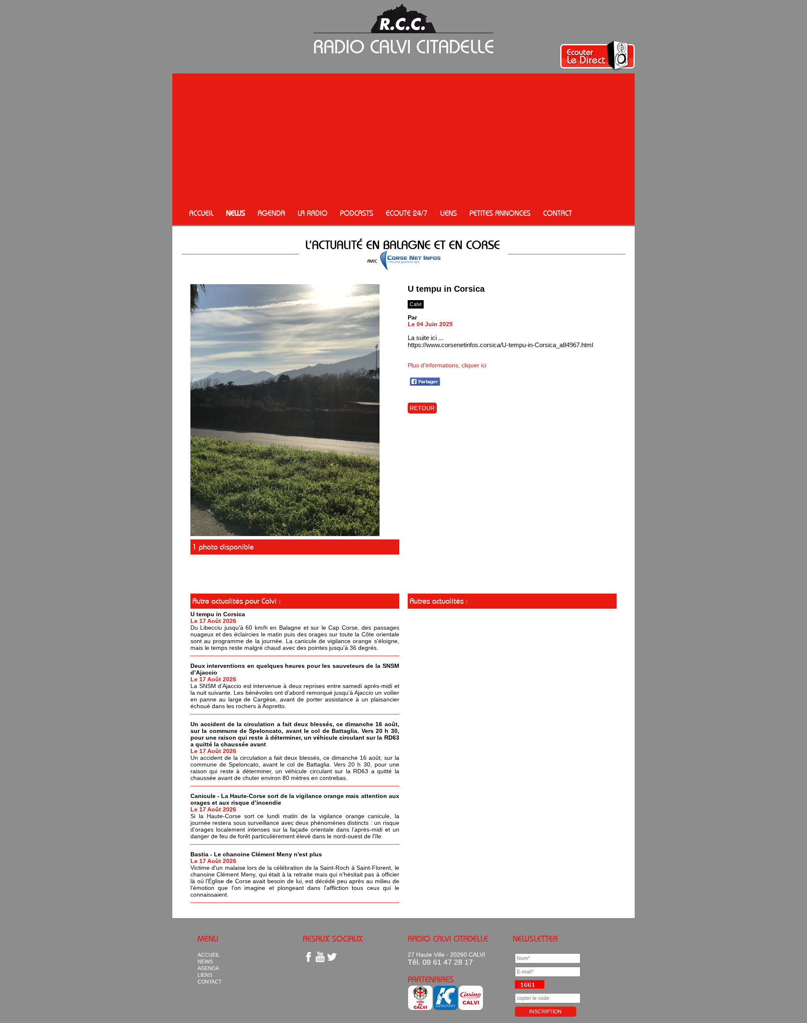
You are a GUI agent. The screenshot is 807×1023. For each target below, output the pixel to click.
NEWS (235, 213)
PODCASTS (356, 213)
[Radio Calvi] (285, 534)
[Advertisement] (403, 138)
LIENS (448, 213)
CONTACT (557, 213)
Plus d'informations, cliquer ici (447, 365)
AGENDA (271, 213)
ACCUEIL (201, 213)
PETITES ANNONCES (499, 213)
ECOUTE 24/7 (406, 213)
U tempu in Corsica (217, 614)
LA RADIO (312, 213)
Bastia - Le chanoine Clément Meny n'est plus (256, 854)
